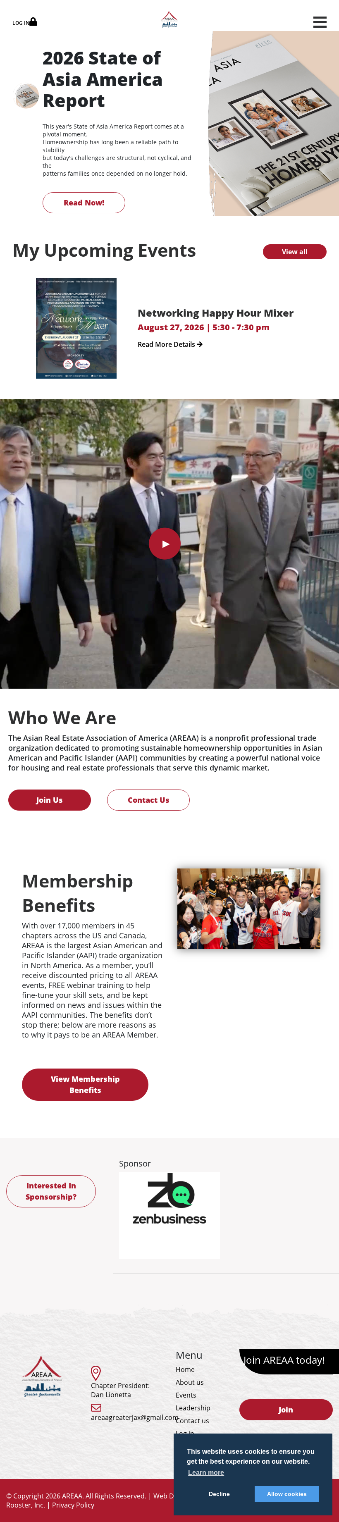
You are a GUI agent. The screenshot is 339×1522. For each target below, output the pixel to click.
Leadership (193, 1407)
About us (190, 1382)
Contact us (192, 1420)
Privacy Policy (73, 1505)
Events (186, 1395)
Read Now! (84, 203)
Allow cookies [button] (287, 1494)
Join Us (49, 800)
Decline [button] (219, 1494)
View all (295, 251)
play (165, 543)
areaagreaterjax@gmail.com (135, 1417)
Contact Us (149, 800)
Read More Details (167, 344)
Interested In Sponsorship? (51, 1191)
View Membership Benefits (85, 1084)
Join (286, 1410)
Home (185, 1369)
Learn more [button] (206, 1472)
